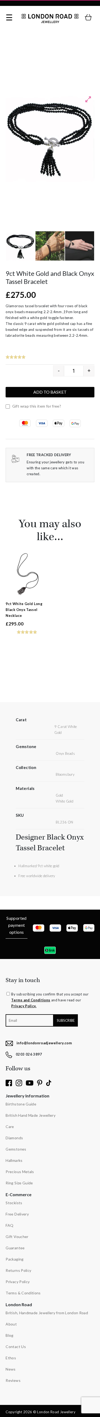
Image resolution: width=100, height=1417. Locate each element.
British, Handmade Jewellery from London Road (47, 1312)
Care (10, 1126)
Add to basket (50, 391)
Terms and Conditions (30, 1000)
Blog (9, 1335)
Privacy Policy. (23, 1006)
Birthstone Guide (21, 1104)
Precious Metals (20, 1171)
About (11, 1324)
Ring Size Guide (19, 1183)
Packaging (14, 1259)
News (10, 1369)
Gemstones (16, 1149)
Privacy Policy (18, 1281)
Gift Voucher (17, 1236)
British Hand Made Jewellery (30, 1115)
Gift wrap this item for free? (36, 406)
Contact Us (16, 1346)
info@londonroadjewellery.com (44, 1043)
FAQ (9, 1225)
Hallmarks (14, 1160)
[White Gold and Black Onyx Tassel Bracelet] (79, 246)
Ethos (11, 1358)
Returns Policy (18, 1270)
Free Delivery (17, 1214)
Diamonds (14, 1138)
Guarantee (15, 1248)
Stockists (14, 1202)
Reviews (13, 1380)
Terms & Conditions (23, 1293)
